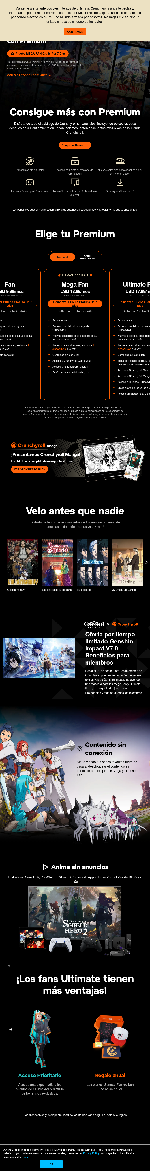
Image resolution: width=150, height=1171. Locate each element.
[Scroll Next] (146, 562)
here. (25, 1157)
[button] (22, 566)
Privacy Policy (91, 1153)
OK (51, 1164)
